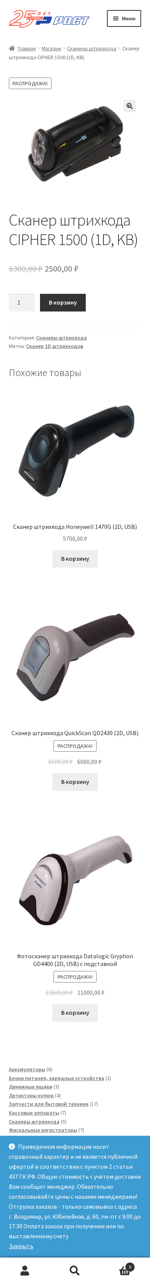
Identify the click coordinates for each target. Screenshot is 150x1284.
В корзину (63, 302)
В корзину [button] (75, 558)
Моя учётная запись (25, 1271)
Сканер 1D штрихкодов (54, 346)
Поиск (75, 1271)
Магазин (51, 48)
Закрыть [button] (21, 1246)
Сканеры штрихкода (91, 48)
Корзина (115, 1264)
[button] (129, 106)
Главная (27, 48)
